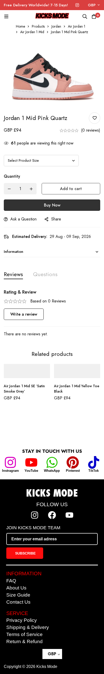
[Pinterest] (72, 462)
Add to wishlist (94, 118)
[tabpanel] (52, 313)
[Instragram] (10, 462)
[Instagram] (77, 5)
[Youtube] (69, 515)
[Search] (84, 16)
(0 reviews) (90, 130)
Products (38, 26)
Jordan (56, 26)
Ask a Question (23, 219)
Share (56, 219)
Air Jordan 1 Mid (32, 31)
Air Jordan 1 (76, 26)
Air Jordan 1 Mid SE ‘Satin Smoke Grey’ (24, 388)
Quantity (12, 176)
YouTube (31, 471)
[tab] (13, 274)
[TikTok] (93, 462)
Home (20, 26)
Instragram (10, 471)
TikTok (93, 471)
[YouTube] (31, 462)
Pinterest (73, 471)
